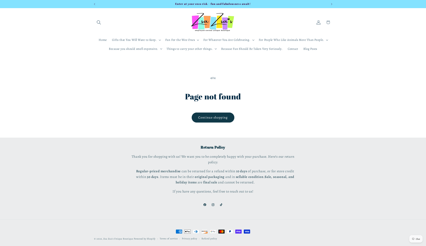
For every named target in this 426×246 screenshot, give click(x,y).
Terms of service (169, 238)
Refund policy (209, 238)
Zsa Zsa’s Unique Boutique (118, 238)
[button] (99, 22)
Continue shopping (213, 117)
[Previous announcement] (94, 4)
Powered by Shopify (144, 238)
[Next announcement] (331, 4)
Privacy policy (189, 238)
